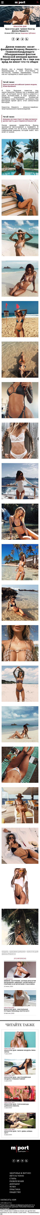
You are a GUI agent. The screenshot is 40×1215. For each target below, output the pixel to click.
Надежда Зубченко (28, 33)
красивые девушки (17, 951)
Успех (12, 1186)
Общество (15, 1192)
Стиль (12, 1178)
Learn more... (23, 1212)
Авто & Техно (16, 1175)
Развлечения (16, 1181)
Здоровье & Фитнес (20, 1173)
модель (5, 951)
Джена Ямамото (8, 954)
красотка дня (32, 951)
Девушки (14, 1184)
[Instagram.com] (20, 177)
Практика (14, 1189)
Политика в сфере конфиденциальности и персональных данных (17, 1206)
